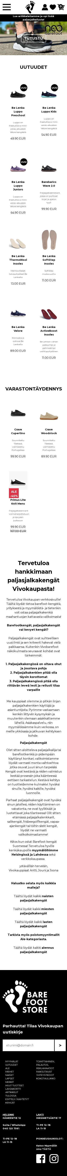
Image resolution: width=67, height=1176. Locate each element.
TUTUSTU (33, 38)
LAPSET (9, 1078)
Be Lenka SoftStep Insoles (49, 260)
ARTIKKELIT (11, 1092)
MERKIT (9, 1082)
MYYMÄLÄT (11, 1061)
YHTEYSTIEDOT (45, 1075)
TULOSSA (10, 1095)
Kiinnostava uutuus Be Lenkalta (18, 341)
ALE (7, 1068)
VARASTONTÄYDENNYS (33, 389)
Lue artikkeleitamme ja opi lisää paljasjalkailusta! (33, 18)
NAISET (9, 1075)
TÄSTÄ (46, 1149)
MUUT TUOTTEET (14, 1085)
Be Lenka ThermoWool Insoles (18, 260)
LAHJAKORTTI (13, 1089)
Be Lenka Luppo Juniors (18, 185)
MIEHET (9, 1071)
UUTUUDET (33, 67)
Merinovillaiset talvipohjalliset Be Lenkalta (18, 274)
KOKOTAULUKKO (45, 1078)
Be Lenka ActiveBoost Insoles (48, 330)
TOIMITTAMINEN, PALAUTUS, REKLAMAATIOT (45, 1065)
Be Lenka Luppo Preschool (18, 111)
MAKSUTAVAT (44, 1071)
